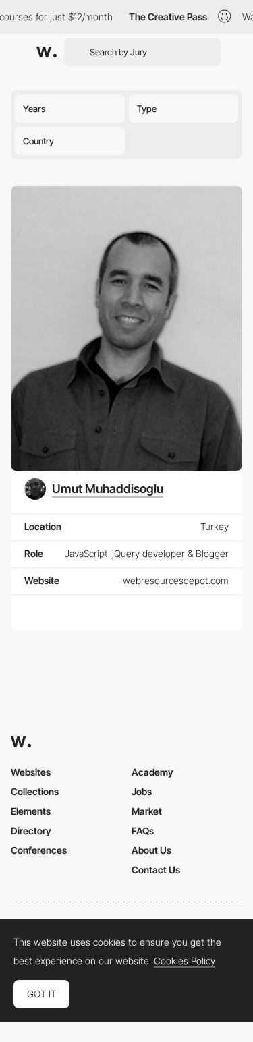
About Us (151, 850)
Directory (31, 830)
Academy (152, 772)
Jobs (142, 791)
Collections (35, 791)
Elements (31, 811)
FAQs (143, 830)
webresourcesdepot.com (176, 580)
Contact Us (156, 869)
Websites (31, 772)
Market (147, 811)
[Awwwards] (46, 52)
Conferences (39, 850)
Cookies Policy (184, 961)
